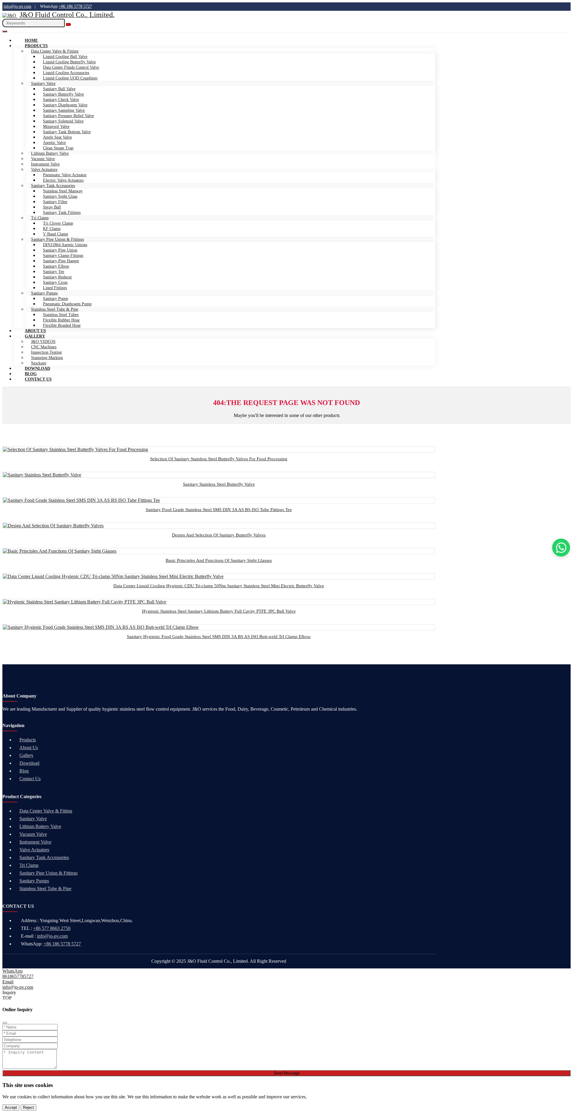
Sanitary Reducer (57, 277)
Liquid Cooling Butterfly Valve (69, 62)
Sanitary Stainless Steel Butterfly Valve (219, 484)
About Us (28, 747)
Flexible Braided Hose (62, 325)
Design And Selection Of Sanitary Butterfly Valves (219, 535)
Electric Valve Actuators (63, 180)
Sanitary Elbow (56, 266)
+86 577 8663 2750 (51, 928)
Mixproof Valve (56, 126)
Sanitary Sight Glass (60, 196)
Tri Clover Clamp (58, 223)
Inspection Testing (46, 352)
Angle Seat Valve (57, 137)
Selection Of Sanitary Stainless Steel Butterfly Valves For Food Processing (218, 458)
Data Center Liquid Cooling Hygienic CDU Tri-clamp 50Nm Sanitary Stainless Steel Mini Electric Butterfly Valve (218, 585)
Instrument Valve (45, 164)
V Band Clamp (55, 234)
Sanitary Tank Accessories (53, 185)
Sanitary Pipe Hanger (61, 261)
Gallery (35, 336)
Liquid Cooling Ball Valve (65, 56)
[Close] (4, 1023)
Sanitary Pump (55, 298)
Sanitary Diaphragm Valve (65, 105)
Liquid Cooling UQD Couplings (70, 78)
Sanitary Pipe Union (60, 250)
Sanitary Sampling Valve (64, 110)
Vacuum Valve (43, 159)
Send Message (287, 1073)
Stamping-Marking (47, 357)
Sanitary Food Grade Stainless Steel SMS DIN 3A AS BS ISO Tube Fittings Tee (219, 509)
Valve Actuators (44, 169)
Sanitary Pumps (44, 293)
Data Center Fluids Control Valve (71, 67)
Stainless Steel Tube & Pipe (54, 309)
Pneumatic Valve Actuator (65, 175)
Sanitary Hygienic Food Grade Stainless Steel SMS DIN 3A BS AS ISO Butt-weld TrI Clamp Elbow (219, 636)
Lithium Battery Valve (50, 153)
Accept (11, 1107)
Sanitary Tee (53, 271)
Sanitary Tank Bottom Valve (67, 132)
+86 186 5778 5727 (75, 6)
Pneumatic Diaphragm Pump (67, 304)
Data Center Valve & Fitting (45, 810)
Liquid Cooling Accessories (66, 72)
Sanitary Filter (55, 202)
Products (36, 46)
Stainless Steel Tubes (60, 314)
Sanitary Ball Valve (59, 89)
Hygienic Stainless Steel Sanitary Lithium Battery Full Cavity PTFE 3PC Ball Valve (219, 611)
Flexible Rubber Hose (61, 320)
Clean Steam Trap (58, 148)
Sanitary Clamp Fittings (63, 255)
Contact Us (38, 379)
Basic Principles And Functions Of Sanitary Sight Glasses (219, 560)
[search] (68, 24)
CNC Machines (43, 347)
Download (29, 763)
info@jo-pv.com (17, 6)
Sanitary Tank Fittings (62, 212)
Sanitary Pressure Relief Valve (68, 116)
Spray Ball (52, 207)
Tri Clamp (40, 218)
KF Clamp (52, 228)
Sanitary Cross (55, 282)
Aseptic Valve (54, 142)
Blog (24, 770)
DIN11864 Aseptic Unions (65, 245)
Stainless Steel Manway (63, 191)
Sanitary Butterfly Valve (63, 94)
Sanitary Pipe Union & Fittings (57, 239)
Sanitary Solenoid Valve (63, 121)
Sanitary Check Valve (61, 99)
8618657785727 (17, 976)
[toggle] (4, 31)
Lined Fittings (55, 288)
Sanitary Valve (43, 83)
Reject (28, 1107)
